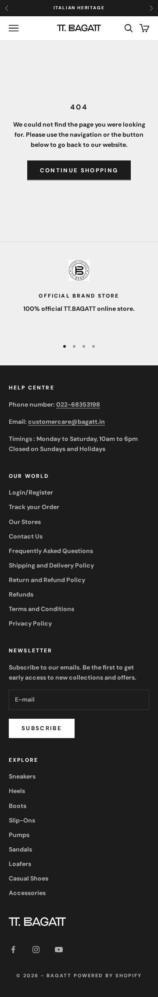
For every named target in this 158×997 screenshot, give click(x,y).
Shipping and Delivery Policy (51, 565)
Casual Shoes (28, 878)
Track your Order (34, 507)
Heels (17, 791)
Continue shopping (79, 170)
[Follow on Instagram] (36, 949)
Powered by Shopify (108, 975)
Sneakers (22, 776)
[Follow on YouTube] (58, 949)
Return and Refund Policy (47, 580)
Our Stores (25, 522)
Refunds (21, 594)
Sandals (20, 849)
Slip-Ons (22, 820)
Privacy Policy (30, 623)
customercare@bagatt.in (66, 422)
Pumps (19, 835)
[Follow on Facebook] (13, 949)
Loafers (20, 864)
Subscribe (42, 728)
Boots (17, 806)
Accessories (27, 893)
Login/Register (31, 492)
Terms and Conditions (41, 609)
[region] (79, 295)
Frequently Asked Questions (51, 551)
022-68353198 (78, 404)
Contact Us (26, 536)
